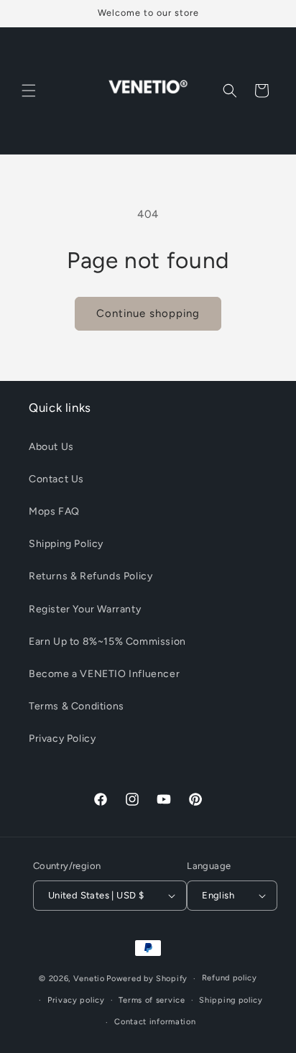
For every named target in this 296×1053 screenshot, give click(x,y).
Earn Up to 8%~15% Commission (107, 641)
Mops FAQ (54, 511)
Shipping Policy (66, 544)
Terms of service (152, 1000)
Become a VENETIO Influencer (104, 674)
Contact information (154, 1021)
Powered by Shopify (147, 978)
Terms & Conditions (76, 706)
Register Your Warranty (85, 609)
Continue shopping (148, 313)
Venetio (89, 978)
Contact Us (56, 479)
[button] (29, 90)
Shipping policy (231, 1000)
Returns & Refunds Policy (90, 576)
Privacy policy (76, 1000)
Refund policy (229, 978)
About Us (51, 447)
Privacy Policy (62, 738)
